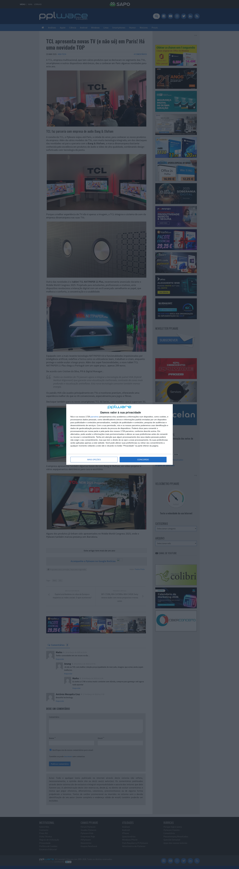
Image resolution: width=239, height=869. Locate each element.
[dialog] (119, 434)
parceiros (94, 417)
